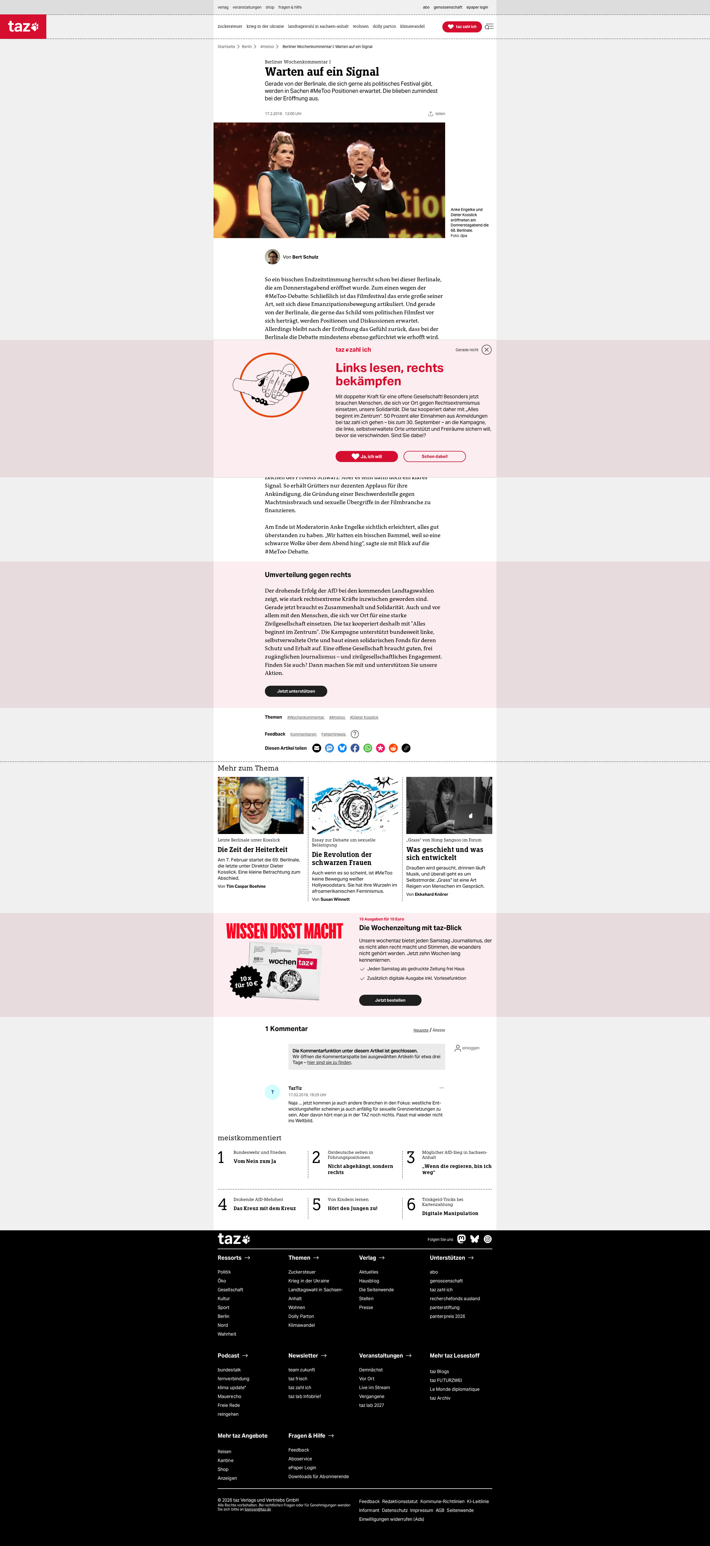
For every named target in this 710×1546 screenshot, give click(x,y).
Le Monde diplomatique (455, 1389)
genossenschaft (446, 1281)
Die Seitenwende (376, 1290)
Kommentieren (303, 734)
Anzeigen (227, 1478)
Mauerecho (229, 1396)
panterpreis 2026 (447, 1316)
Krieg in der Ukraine (308, 1281)
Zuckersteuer (302, 1272)
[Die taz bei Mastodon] (461, 1241)
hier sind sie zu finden (329, 1062)
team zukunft (301, 1370)
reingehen (228, 1414)
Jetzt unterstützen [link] (296, 691)
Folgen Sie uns (440, 1239)
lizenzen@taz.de (258, 1509)
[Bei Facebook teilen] (355, 748)
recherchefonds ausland (455, 1299)
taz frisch (297, 1379)
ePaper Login (302, 1468)
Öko (222, 1281)
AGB (440, 1510)
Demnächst (371, 1370)
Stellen (366, 1299)
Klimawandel (301, 1325)
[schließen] (486, 349)
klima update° (232, 1388)
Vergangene (371, 1396)
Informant (370, 1510)
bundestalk (229, 1370)
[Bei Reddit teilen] (393, 748)
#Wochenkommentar (306, 717)
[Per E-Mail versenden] (316, 748)
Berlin (247, 47)
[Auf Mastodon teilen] (329, 748)
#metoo (267, 47)
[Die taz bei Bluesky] (474, 1241)
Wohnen (296, 1307)
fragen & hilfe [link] (290, 7)
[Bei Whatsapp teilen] (367, 748)
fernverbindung (233, 1379)
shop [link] (270, 7)
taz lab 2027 (371, 1405)
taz (234, 1239)
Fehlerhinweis (333, 734)
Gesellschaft (230, 1290)
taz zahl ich (441, 1290)
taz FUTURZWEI (446, 1380)
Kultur (224, 1299)
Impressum (422, 1510)
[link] (231, 27)
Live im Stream (374, 1388)
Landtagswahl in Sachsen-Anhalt (315, 1294)
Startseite (226, 47)
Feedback (298, 1450)
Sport (223, 1307)
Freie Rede (229, 1405)
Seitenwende (460, 1510)
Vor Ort (366, 1379)
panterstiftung (445, 1307)
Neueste (421, 1030)
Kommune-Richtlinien (443, 1501)
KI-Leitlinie (478, 1501)
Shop (223, 1469)
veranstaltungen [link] (247, 7)
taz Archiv (440, 1398)
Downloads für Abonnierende (318, 1476)
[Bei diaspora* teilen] (380, 748)
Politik (224, 1272)
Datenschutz (395, 1510)
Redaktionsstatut (400, 1501)
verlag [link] (223, 7)
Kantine (226, 1460)
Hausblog (369, 1281)
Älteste (439, 1030)
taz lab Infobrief (304, 1396)
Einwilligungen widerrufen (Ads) (391, 1519)
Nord (223, 1325)
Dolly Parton (301, 1316)
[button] (489, 27)
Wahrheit (227, 1334)
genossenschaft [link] (448, 7)
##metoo (337, 717)
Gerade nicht (467, 349)
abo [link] (426, 7)
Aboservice (300, 1459)
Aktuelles (368, 1272)
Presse (366, 1307)
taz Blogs (439, 1371)
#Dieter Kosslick (364, 717)
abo (434, 1272)
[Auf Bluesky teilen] (342, 748)
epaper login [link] (477, 7)
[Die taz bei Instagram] (487, 1241)
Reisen (225, 1452)
